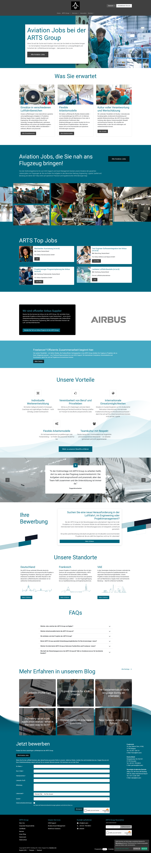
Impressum (22, 837)
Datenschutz (23, 840)
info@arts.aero (83, 823)
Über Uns (22, 823)
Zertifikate (22, 828)
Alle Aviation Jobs (38, 54)
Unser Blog (22, 834)
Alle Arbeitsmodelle (67, 133)
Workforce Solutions (54, 828)
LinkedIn (81, 828)
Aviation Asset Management (56, 826)
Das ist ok (144, 848)
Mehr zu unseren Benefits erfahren (75, 449)
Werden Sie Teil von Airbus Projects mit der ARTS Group (41, 330)
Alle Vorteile (102, 131)
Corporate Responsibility (26, 826)
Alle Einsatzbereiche (28, 133)
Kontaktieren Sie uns (124, 6)
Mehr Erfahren (89, 541)
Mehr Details (39, 361)
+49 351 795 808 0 (85, 826)
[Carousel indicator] (73, 498)
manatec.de (52, 848)
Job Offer (96, 261)
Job (37, 259)
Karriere (21, 831)
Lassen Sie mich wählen (122, 848)
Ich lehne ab (137, 848)
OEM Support (52, 823)
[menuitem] (58, 13)
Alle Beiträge (126, 669)
